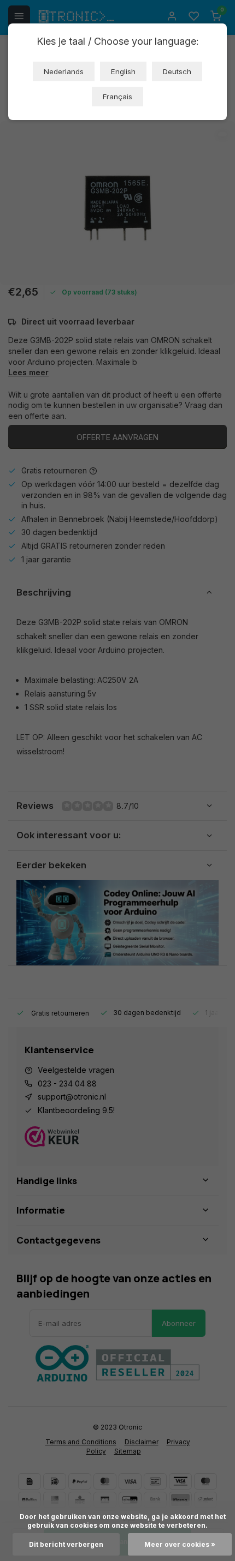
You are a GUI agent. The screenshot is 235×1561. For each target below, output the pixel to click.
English (123, 71)
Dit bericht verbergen (66, 1544)
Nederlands (64, 71)
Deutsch (177, 71)
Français (117, 96)
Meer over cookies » (179, 1544)
